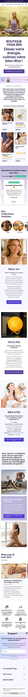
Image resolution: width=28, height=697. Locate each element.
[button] (3, 4)
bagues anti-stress (17, 284)
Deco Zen (19, 232)
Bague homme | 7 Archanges (7, 155)
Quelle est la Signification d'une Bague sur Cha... (13, 581)
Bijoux (8, 232)
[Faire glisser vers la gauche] (23, 216)
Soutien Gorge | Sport (20, 147)
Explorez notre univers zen (14, 372)
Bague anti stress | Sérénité (7, 123)
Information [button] (7, 674)
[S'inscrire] (24, 651)
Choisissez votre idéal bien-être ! (14, 439)
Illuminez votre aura (14, 302)
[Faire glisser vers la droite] (25, 216)
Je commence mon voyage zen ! (14, 71)
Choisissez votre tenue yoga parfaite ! (13, 516)
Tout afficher (4, 560)
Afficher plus (14, 197)
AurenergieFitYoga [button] (10, 668)
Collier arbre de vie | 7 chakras (20, 123)
